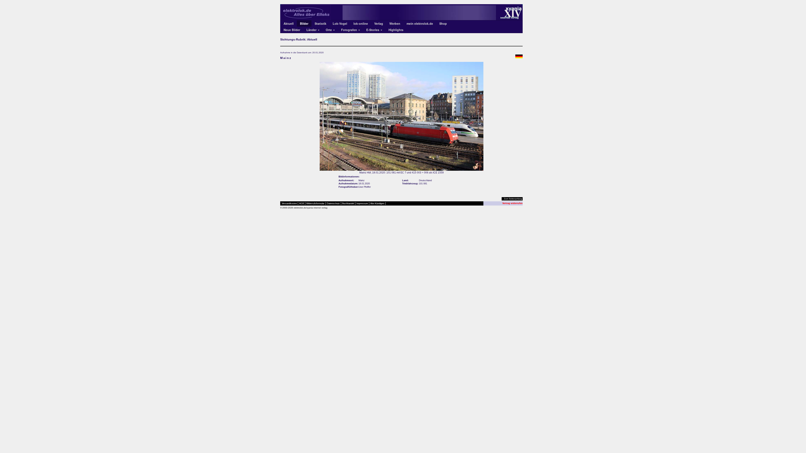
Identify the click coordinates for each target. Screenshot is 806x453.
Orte (329, 30)
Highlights (396, 30)
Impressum (362, 203)
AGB (301, 203)
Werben (394, 23)
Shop (443, 23)
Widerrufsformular (315, 203)
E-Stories (373, 30)
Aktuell (289, 23)
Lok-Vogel (340, 23)
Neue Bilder (292, 30)
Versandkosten (289, 203)
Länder (311, 30)
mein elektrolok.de (420, 23)
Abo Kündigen (377, 203)
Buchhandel (348, 203)
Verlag (378, 23)
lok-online (360, 23)
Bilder (304, 23)
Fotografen (349, 30)
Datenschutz (333, 203)
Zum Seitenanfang (513, 199)
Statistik (320, 23)
